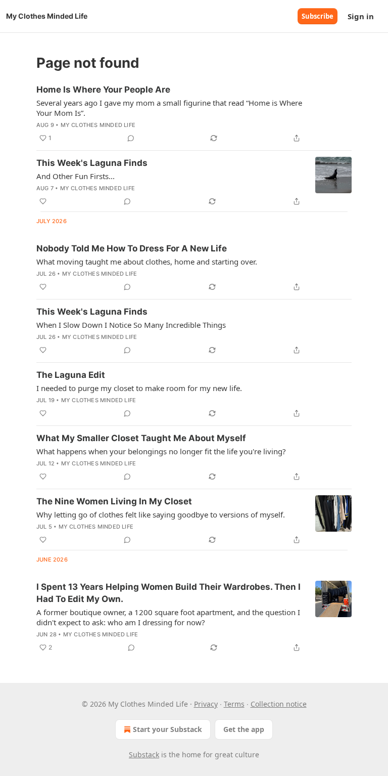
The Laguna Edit (70, 375)
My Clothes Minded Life (98, 124)
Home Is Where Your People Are (103, 89)
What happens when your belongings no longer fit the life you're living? (161, 451)
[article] (194, 113)
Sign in (361, 16)
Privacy (206, 704)
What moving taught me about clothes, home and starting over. (146, 261)
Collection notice (279, 704)
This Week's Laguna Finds (92, 163)
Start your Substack (167, 729)
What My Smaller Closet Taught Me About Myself (141, 438)
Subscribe (317, 16)
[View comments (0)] (130, 138)
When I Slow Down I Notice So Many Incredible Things (131, 325)
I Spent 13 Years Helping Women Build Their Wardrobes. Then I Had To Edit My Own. (168, 593)
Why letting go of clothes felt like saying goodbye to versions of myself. (160, 514)
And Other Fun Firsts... (75, 176)
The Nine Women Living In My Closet (114, 501)
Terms (234, 704)
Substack (144, 754)
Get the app (243, 729)
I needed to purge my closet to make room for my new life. (139, 388)
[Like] (43, 201)
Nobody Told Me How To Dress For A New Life (131, 248)
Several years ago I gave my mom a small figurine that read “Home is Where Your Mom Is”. (169, 108)
